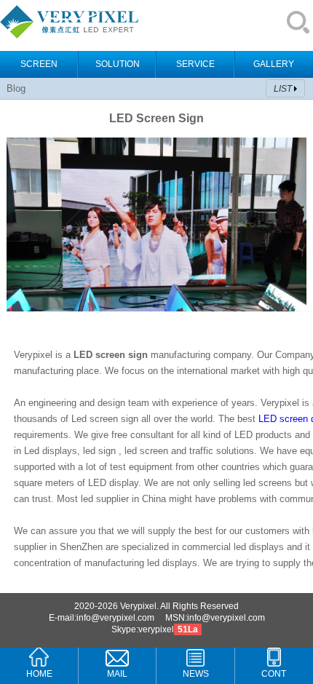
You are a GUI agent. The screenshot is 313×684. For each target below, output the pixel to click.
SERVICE (195, 64)
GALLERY (273, 64)
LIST (283, 89)
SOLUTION (117, 64)
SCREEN (39, 64)
